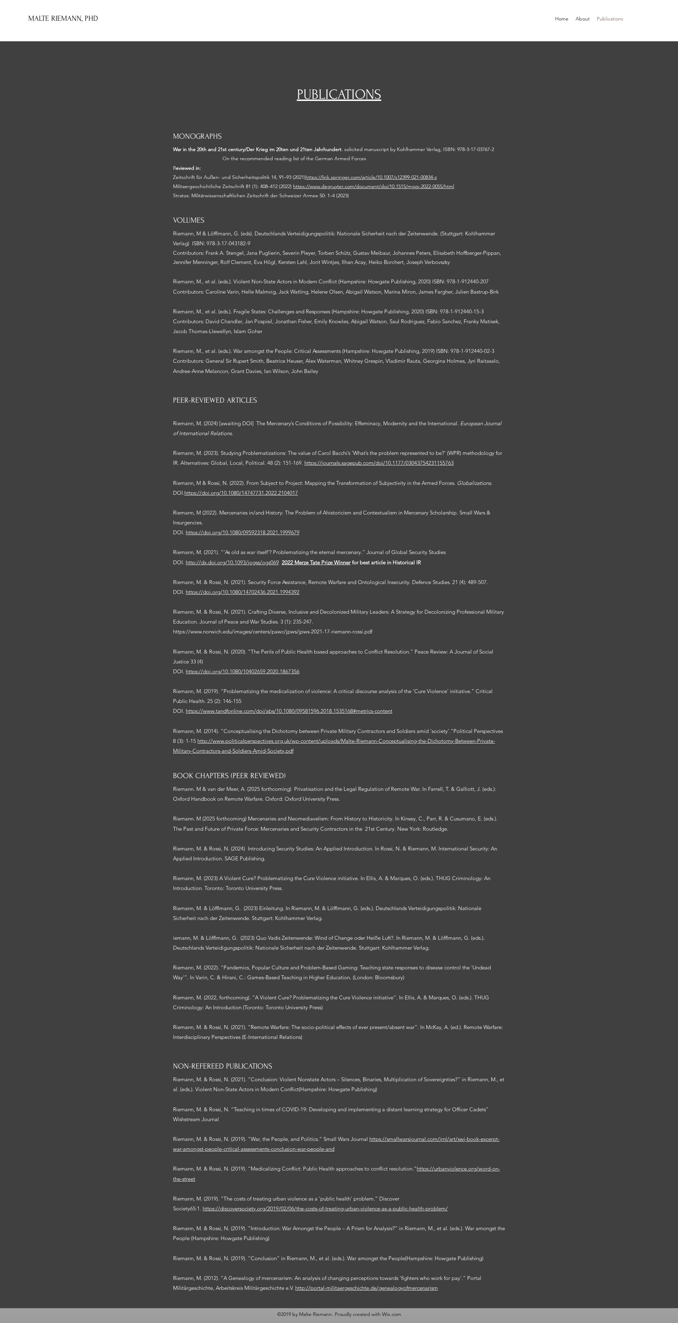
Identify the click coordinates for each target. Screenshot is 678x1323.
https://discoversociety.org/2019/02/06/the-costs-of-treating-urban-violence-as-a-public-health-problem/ (325, 1208)
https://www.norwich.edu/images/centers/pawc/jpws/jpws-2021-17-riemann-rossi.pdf (272, 631)
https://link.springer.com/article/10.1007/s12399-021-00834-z (371, 177)
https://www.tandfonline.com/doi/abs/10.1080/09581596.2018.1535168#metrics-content (289, 711)
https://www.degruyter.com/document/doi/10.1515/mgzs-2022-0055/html (373, 186)
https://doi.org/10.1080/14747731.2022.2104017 (241, 492)
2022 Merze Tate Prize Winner (316, 562)
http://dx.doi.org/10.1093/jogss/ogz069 (232, 562)
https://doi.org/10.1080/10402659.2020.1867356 (242, 671)
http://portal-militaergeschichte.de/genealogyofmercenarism (366, 1288)
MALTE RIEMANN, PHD (64, 18)
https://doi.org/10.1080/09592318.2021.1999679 (242, 532)
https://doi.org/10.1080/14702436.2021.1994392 (242, 592)
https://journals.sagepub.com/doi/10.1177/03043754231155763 (379, 462)
